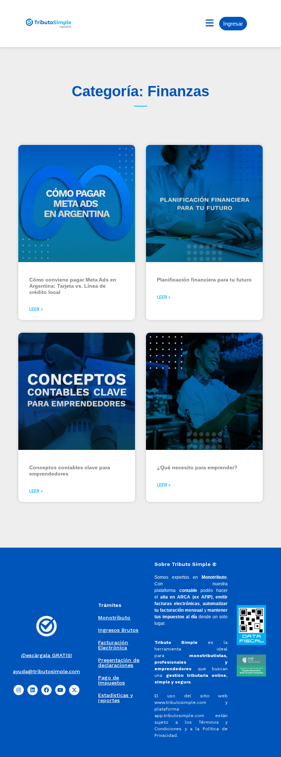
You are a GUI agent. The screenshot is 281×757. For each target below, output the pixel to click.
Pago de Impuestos (111, 680)
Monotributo (114, 617)
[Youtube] (60, 690)
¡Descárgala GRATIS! (46, 655)
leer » (36, 309)
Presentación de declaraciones (118, 662)
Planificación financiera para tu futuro (204, 280)
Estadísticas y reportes (115, 697)
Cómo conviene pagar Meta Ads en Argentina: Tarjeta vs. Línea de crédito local (72, 286)
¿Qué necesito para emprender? (197, 467)
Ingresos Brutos (118, 630)
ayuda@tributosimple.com (46, 671)
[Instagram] (19, 690)
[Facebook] (46, 690)
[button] (209, 23)
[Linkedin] (32, 690)
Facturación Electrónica (113, 644)
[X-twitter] (74, 690)
